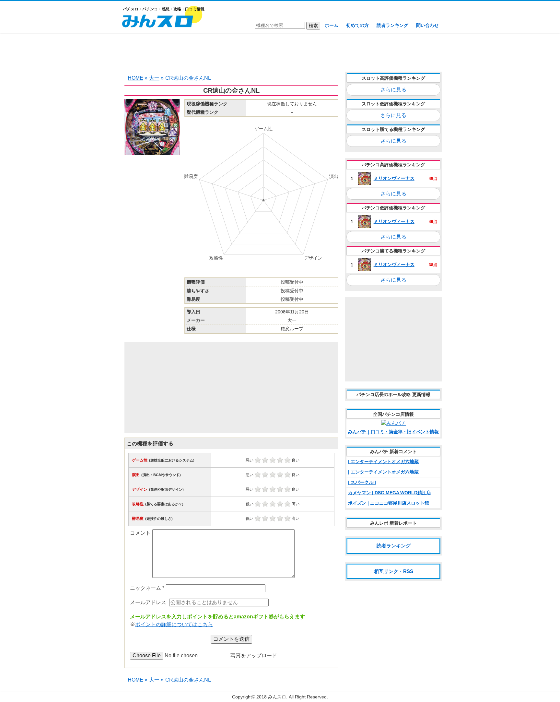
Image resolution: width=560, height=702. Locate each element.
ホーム (331, 25)
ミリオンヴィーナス (394, 178)
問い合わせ (427, 25)
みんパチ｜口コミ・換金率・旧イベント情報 (393, 431)
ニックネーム (147, 588)
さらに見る (393, 89)
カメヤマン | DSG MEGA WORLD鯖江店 (389, 492)
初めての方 (357, 25)
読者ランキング (392, 25)
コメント (140, 533)
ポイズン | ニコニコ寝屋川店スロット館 (388, 503)
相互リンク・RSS (393, 571)
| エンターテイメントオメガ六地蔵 (383, 461)
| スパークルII (362, 482)
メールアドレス (148, 602)
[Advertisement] (280, 51)
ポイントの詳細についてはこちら (174, 624)
